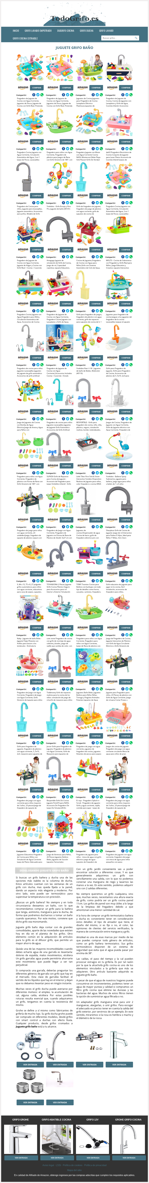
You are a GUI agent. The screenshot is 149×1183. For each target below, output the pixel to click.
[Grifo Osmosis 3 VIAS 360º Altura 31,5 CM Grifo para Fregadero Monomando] (59, 1083)
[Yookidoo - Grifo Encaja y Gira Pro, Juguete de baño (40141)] (59, 177)
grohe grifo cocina (128, 1119)
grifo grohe (20, 1119)
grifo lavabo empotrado (38, 30)
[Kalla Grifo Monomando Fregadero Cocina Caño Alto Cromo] (59, 1045)
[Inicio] (75, 24)
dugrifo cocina (65, 30)
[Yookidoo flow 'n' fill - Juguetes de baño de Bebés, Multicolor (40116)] (89, 339)
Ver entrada (30, 1064)
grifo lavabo (106, 30)
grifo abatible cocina (56, 1119)
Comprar (36, 87)
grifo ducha (86, 30)
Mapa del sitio (74, 1170)
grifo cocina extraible (25, 38)
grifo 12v (92, 1119)
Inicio (16, 30)
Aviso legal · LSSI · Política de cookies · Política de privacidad (74, 1165)
